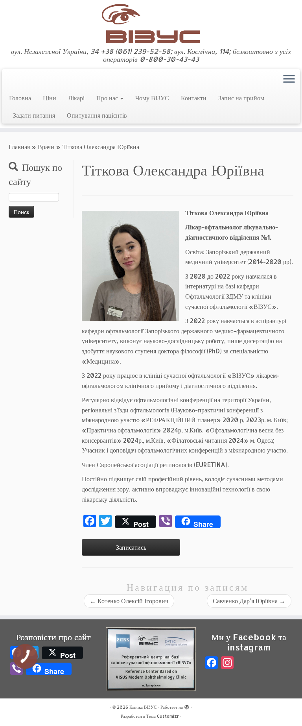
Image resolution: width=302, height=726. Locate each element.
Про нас (108, 98)
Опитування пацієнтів (97, 115)
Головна (20, 98)
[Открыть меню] (289, 79)
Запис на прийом (241, 98)
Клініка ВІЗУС (143, 707)
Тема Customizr (162, 716)
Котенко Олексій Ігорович (129, 601)
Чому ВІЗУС (152, 98)
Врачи (46, 146)
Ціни (49, 98)
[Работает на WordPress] (187, 705)
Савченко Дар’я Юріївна (249, 601)
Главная (19, 146)
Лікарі (76, 98)
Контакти (193, 98)
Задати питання (34, 115)
